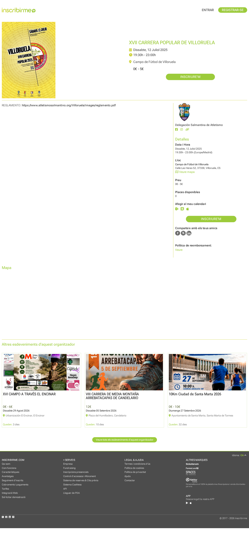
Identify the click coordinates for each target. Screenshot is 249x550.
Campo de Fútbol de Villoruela (154, 62)
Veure (178, 250)
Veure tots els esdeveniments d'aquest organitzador (124, 439)
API (65, 488)
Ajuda (127, 476)
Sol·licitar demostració (13, 497)
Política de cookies (134, 468)
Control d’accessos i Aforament (79, 476)
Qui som (6, 463)
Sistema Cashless (72, 484)
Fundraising (69, 468)
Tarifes (5, 488)
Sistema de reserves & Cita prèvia (80, 480)
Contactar (129, 480)
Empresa (68, 463)
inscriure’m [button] (190, 77)
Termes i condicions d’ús (137, 463)
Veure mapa (186, 172)
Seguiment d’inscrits (12, 480)
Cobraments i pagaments (15, 484)
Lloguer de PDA (71, 493)
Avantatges (7, 476)
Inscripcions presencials (75, 472)
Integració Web (10, 493)
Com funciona (9, 468)
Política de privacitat (135, 472)
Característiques (10, 472)
